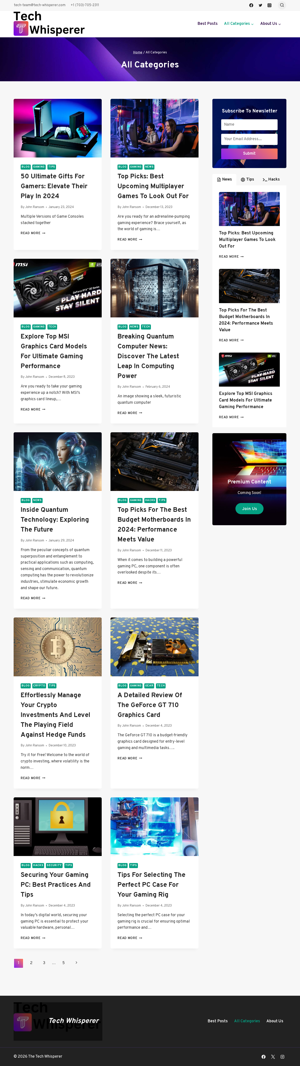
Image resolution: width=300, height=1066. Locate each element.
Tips (51, 167)
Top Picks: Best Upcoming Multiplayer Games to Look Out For (153, 187)
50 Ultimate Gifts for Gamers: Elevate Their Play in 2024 (54, 187)
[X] (273, 1057)
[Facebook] (251, 5)
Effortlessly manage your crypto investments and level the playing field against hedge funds (55, 715)
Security (54, 865)
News (149, 167)
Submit (249, 153)
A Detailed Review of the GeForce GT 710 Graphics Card (149, 705)
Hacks (150, 500)
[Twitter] (260, 5)
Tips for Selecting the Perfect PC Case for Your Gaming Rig (151, 885)
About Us (274, 1021)
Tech (52, 327)
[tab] (224, 179)
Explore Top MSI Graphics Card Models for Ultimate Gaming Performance (245, 400)
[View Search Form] (282, 5)
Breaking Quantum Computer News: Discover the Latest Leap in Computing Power (148, 356)
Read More (33, 233)
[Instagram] (269, 5)
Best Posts (207, 23)
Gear (149, 686)
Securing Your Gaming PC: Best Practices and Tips (56, 885)
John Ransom (34, 207)
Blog (26, 167)
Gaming (39, 167)
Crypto (39, 686)
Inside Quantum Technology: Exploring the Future (55, 520)
